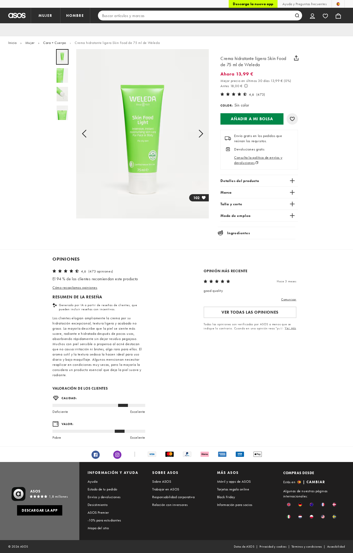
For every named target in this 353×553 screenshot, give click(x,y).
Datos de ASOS (244, 546)
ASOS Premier (98, 512)
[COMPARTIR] (296, 58)
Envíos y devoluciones (104, 497)
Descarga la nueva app (253, 4)
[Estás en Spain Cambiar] (338, 4)
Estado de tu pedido (102, 489)
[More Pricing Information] (246, 85)
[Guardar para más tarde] (292, 119)
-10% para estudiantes (104, 520)
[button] (251, 119)
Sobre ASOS (161, 481)
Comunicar (288, 299)
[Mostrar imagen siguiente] (199, 133)
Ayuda (92, 481)
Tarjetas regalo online (233, 489)
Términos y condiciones (306, 546)
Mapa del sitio (98, 528)
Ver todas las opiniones (250, 312)
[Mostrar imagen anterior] (85, 133)
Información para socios (234, 504)
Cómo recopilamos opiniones (74, 287)
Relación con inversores (170, 504)
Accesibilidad (336, 546)
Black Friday (226, 497)
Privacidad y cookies (272, 546)
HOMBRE (75, 15)
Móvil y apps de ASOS (234, 481)
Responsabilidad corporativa (173, 497)
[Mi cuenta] (312, 15)
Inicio (12, 42)
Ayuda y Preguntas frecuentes (304, 4)
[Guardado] (325, 15)
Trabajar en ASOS (165, 489)
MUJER (45, 15)
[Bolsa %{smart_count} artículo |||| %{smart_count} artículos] (338, 15)
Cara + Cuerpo (54, 42)
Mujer (30, 42)
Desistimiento (98, 504)
